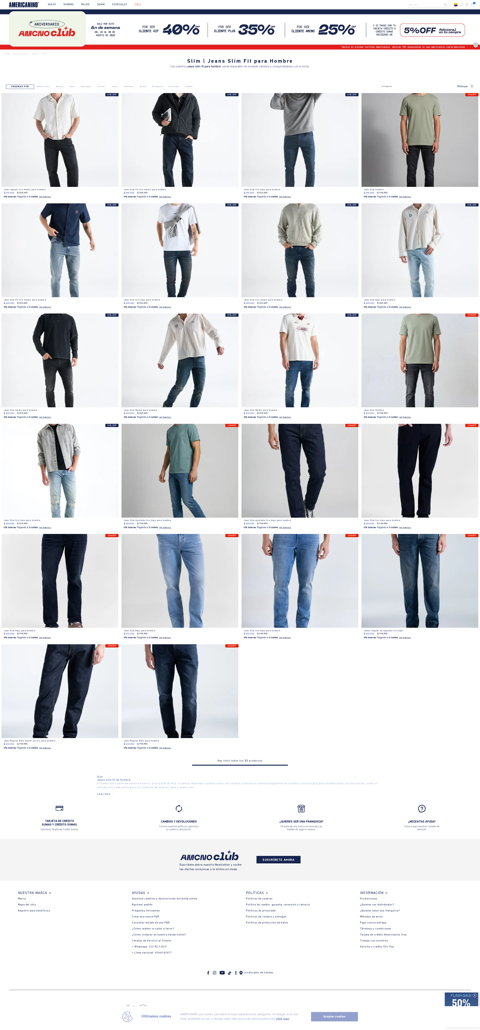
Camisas (101, 87)
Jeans (115, 87)
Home (7, 54)
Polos (72, 87)
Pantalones (157, 87)
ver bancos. (45, 197)
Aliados (189, 87)
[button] (461, 5)
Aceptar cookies (334, 1016)
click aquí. (283, 1018)
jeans (35, 54)
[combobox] (429, 4)
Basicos (60, 87)
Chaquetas (129, 87)
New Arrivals (43, 87)
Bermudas (174, 87)
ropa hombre (20, 54)
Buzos (143, 87)
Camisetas (86, 87)
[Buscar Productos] (448, 4)
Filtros (463, 86)
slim (44, 54)
